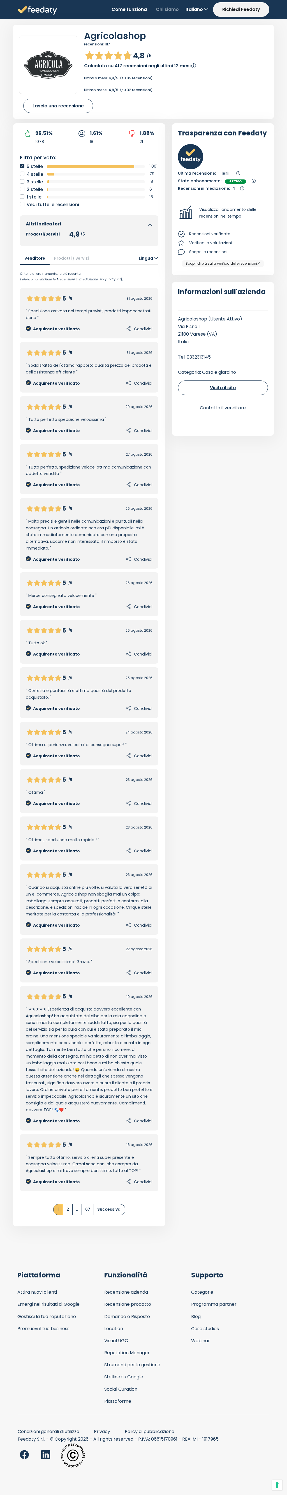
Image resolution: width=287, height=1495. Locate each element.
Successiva (109, 1209)
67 (87, 1209)
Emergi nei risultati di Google (48, 1304)
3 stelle (35, 182)
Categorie (202, 1292)
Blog (196, 1316)
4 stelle (35, 174)
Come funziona (129, 9)
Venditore (34, 258)
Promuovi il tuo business (43, 1328)
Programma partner (214, 1304)
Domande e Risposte (127, 1316)
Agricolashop (115, 35)
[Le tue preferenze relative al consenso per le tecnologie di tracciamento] (277, 1485)
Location (113, 1328)
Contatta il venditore (223, 408)
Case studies (205, 1328)
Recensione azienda (126, 1292)
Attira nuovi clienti (37, 1292)
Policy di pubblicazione (149, 1431)
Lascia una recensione (58, 106)
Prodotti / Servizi (71, 258)
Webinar (200, 1340)
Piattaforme (117, 1401)
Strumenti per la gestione (132, 1365)
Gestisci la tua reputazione (46, 1316)
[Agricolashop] (48, 65)
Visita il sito (223, 387)
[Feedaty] (37, 11)
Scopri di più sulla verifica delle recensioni (221, 263)
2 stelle (35, 189)
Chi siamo (167, 9)
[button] (223, 213)
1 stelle (34, 197)
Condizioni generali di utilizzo (48, 1431)
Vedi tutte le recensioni (53, 204)
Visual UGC (116, 1340)
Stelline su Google (123, 1377)
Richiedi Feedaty (241, 9)
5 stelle (35, 166)
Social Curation (120, 1389)
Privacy (102, 1431)
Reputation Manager (127, 1352)
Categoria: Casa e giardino (207, 372)
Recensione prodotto (127, 1304)
